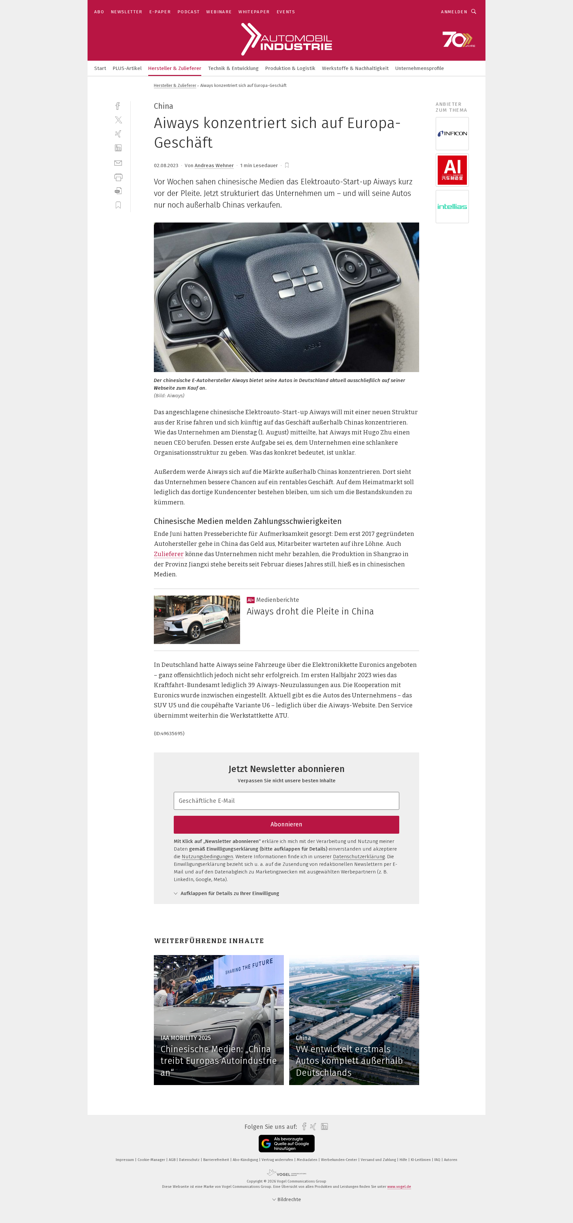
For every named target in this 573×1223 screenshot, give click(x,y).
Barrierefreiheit (216, 1160)
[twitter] (118, 119)
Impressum (125, 1160)
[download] (118, 191)
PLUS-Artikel (127, 68)
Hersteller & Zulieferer (174, 68)
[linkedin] (118, 148)
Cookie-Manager (152, 1160)
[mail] (118, 162)
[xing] (118, 134)
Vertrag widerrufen (278, 1160)
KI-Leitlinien (421, 1160)
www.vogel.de (399, 1187)
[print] (118, 176)
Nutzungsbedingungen (207, 857)
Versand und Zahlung (379, 1160)
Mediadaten (307, 1160)
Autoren (450, 1160)
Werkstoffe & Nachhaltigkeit (355, 68)
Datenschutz (190, 1160)
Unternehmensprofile (419, 68)
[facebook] (118, 105)
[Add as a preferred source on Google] (287, 1143)
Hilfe (404, 1160)
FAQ (437, 1160)
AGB (172, 1160)
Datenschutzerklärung (359, 857)
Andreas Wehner (214, 165)
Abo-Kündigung (246, 1160)
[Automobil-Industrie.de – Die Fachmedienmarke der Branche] (100, 68)
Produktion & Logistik (290, 68)
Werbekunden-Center (339, 1160)
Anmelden (454, 12)
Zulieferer (169, 554)
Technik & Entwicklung (233, 68)
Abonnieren (286, 824)
